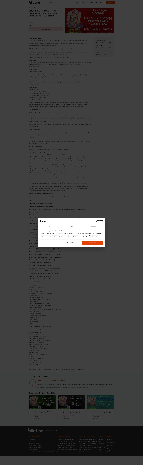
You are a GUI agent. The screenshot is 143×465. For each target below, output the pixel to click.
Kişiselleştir (70, 242)
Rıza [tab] (49, 226)
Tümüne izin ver (93, 242)
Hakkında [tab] (93, 226)
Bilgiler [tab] (71, 226)
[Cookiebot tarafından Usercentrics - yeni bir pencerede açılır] (96, 221)
